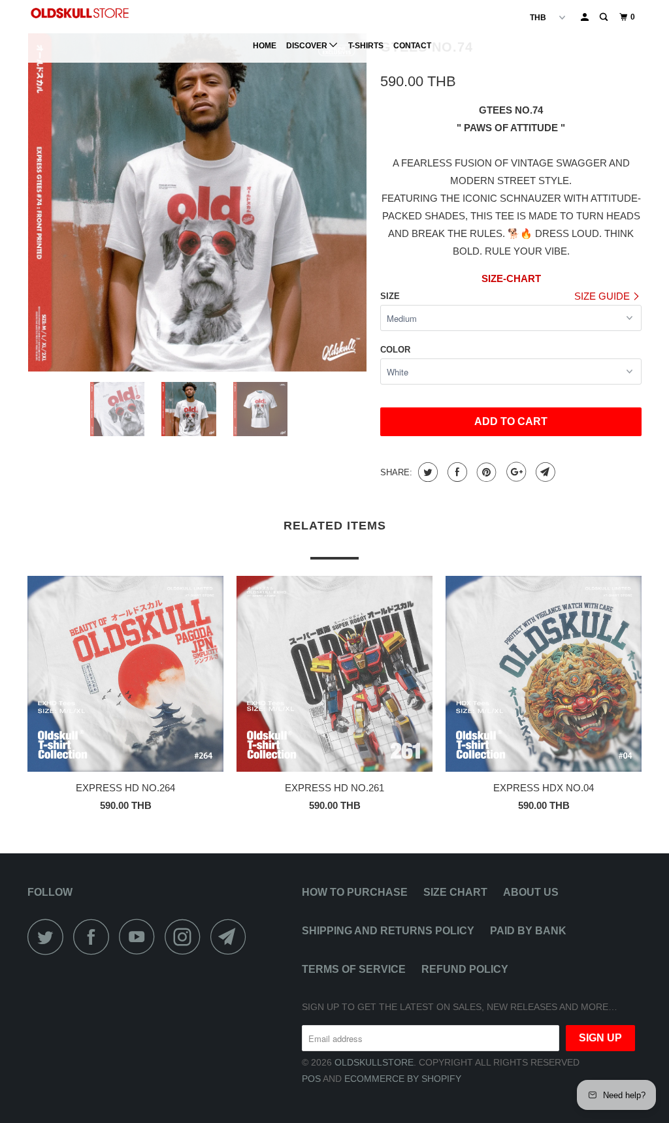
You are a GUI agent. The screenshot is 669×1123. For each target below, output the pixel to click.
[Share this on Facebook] (455, 472)
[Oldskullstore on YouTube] (140, 937)
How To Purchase (355, 892)
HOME (264, 45)
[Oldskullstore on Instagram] (186, 937)
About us (531, 892)
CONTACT (412, 45)
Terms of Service (354, 969)
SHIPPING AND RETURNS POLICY (388, 930)
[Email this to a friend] (543, 472)
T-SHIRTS (365, 45)
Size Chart (455, 892)
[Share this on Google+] (514, 472)
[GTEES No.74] (197, 202)
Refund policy (464, 969)
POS (311, 1078)
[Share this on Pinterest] (485, 472)
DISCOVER (307, 45)
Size (390, 296)
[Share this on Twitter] (426, 472)
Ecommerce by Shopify (402, 1078)
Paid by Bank (528, 930)
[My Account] (585, 17)
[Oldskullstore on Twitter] (49, 937)
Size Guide (603, 296)
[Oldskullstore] (79, 13)
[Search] (604, 17)
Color (395, 350)
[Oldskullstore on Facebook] (94, 937)
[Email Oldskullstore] (231, 937)
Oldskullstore (374, 1062)
